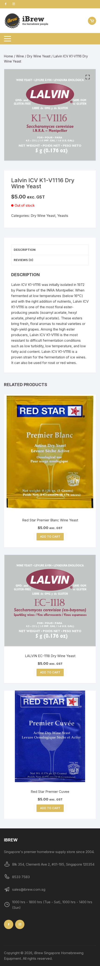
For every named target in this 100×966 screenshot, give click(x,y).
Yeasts (62, 215)
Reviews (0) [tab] (23, 260)
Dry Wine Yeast (38, 56)
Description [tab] (25, 249)
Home (8, 56)
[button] (87, 77)
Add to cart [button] (50, 536)
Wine (20, 56)
